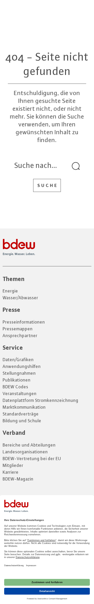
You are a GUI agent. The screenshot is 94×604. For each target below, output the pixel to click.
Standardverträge (21, 414)
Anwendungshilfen (22, 366)
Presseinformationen (24, 322)
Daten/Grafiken (18, 359)
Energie (10, 291)
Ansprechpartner (20, 335)
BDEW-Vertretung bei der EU (32, 458)
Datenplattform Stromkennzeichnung (40, 400)
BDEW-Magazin (18, 479)
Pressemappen (18, 328)
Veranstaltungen (20, 393)
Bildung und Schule (22, 420)
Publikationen (17, 380)
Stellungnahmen (19, 373)
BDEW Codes (15, 386)
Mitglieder (13, 465)
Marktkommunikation (24, 407)
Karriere (11, 472)
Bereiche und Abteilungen (29, 445)
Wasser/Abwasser (20, 297)
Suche (47, 185)
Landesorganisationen (25, 451)
